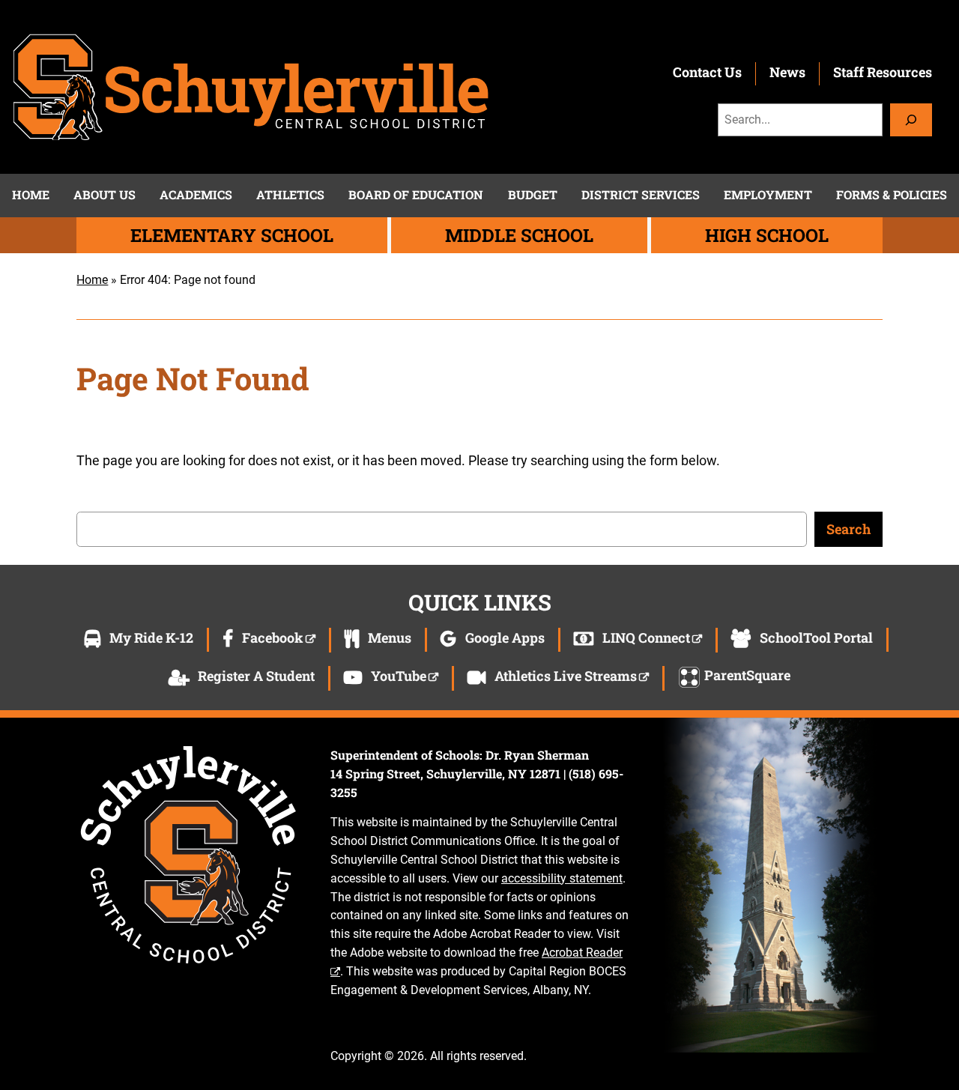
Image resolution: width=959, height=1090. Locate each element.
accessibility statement (562, 878)
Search (848, 529)
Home (92, 280)
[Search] (911, 119)
